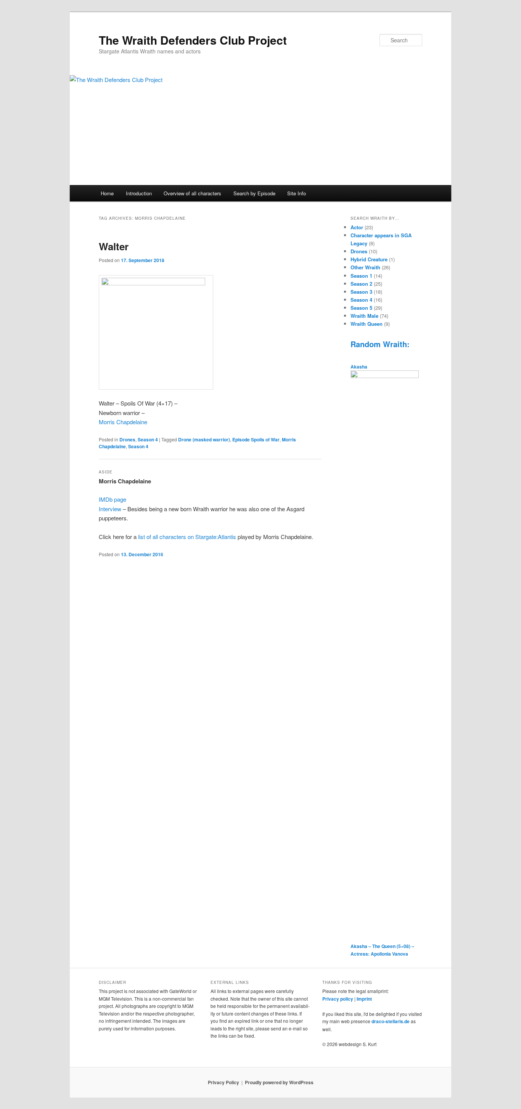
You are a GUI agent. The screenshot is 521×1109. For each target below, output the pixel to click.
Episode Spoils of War (256, 439)
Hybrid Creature (369, 259)
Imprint (364, 998)
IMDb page (112, 499)
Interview (110, 509)
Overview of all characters (192, 193)
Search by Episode (254, 193)
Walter (114, 246)
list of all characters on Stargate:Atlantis (188, 537)
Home (107, 193)
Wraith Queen (367, 323)
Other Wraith (365, 267)
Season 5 (361, 307)
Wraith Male (364, 315)
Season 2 (361, 283)
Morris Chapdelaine (123, 422)
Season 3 (361, 291)
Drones (127, 439)
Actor (357, 227)
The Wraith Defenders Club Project (193, 40)
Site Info (296, 193)
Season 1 (361, 275)
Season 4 (148, 439)
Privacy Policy (223, 1082)
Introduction (139, 193)
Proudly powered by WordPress (279, 1082)
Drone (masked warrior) (204, 439)
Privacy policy (337, 998)
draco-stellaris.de (390, 1021)
